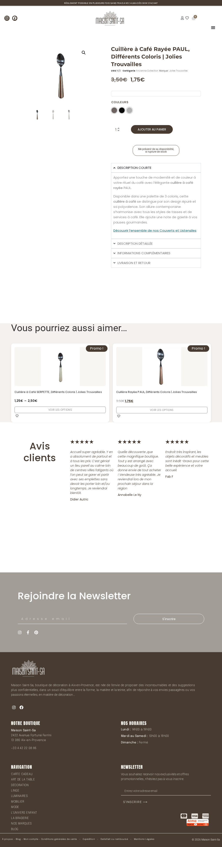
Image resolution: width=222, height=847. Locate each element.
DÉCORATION (20, 785)
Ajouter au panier (152, 129)
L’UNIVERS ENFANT (24, 812)
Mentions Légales (144, 839)
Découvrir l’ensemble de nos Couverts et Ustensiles (154, 230)
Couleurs (120, 102)
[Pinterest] (36, 632)
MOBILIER (17, 801)
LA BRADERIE (20, 818)
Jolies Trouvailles (179, 70)
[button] (84, 53)
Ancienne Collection (147, 70)
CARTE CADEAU (22, 774)
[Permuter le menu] (213, 27)
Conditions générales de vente (59, 839)
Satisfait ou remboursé (114, 839)
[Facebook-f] (28, 632)
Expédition (88, 839)
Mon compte (31, 839)
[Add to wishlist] (17, 415)
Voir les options (60, 410)
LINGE (15, 790)
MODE (15, 807)
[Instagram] (7, 18)
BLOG (14, 829)
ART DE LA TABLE (23, 779)
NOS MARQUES (21, 823)
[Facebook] (14, 18)
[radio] (114, 110)
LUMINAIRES (19, 796)
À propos (7, 839)
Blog (18, 839)
